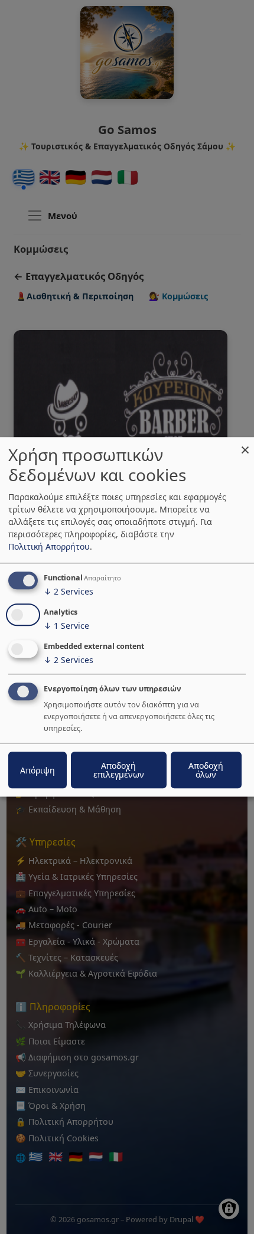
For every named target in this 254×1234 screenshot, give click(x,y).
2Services (68, 591)
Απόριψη (37, 770)
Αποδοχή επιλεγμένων (118, 770)
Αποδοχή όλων (205, 770)
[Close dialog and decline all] (245, 444)
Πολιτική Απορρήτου (49, 546)
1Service (66, 625)
